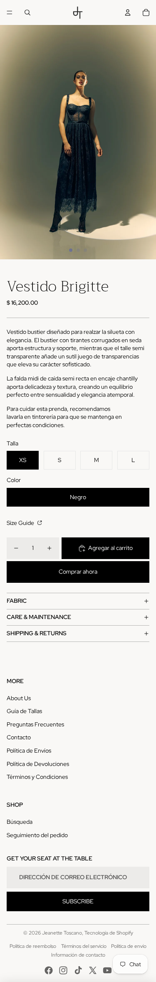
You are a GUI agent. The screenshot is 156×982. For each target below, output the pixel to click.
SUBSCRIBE (78, 901)
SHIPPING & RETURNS (37, 633)
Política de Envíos (29, 750)
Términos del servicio (83, 946)
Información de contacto (78, 955)
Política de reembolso (33, 946)
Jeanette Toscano (62, 933)
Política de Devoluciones (38, 764)
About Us (19, 698)
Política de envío (128, 946)
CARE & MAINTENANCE (39, 617)
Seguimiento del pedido (37, 835)
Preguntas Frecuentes (35, 724)
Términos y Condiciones (37, 777)
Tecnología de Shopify (108, 933)
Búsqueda (19, 821)
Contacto (19, 737)
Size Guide (21, 523)
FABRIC (17, 600)
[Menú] (9, 12)
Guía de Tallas (24, 711)
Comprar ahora (78, 571)
